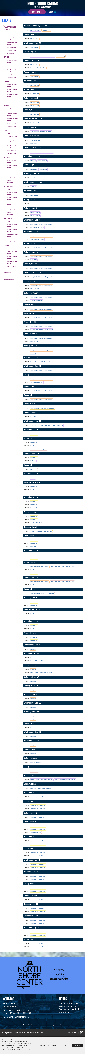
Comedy (7, 30)
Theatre (7, 157)
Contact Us (29, 1025)
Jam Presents (10, 53)
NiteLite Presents (11, 47)
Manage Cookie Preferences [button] (48, 1045)
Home (19, 1025)
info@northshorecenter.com (16, 1017)
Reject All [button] (65, 1045)
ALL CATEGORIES (10, 27)
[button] (53, 12)
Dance (6, 57)
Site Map (41, 1025)
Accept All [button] (77, 1045)
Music (6, 130)
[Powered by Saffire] (80, 1032)
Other (8, 133)
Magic (6, 106)
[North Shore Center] (42, 5)
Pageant (7, 273)
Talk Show (8, 218)
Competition (9, 280)
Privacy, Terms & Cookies (58, 1025)
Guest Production (11, 50)
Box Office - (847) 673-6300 (16, 1010)
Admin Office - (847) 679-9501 (17, 1013)
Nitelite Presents (11, 99)
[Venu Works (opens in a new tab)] (59, 975)
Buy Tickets (37, 11)
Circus (6, 245)
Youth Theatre (9, 186)
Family (6, 81)
